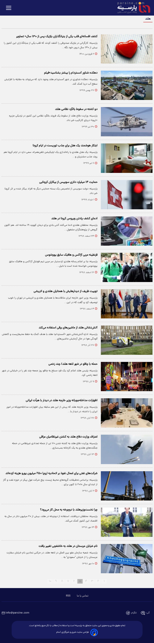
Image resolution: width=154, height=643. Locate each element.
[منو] (8, 8)
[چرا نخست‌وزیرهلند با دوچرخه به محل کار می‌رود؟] (126, 522)
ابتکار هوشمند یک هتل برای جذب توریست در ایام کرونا (65, 145)
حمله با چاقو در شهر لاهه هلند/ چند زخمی (72, 364)
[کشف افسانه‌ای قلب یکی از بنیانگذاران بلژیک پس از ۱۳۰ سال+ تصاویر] (126, 49)
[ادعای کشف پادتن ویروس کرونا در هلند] (126, 231)
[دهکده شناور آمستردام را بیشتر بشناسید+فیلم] (126, 85)
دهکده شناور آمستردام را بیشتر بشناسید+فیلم (70, 73)
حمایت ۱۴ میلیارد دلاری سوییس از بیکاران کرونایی (68, 182)
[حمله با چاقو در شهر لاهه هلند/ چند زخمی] (126, 376)
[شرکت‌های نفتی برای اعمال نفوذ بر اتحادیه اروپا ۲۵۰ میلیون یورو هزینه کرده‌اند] (126, 485)
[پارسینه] (132, 8)
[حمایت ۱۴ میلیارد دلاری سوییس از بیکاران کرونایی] (126, 194)
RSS (68, 596)
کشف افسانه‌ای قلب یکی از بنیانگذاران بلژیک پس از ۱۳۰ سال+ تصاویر (56, 36)
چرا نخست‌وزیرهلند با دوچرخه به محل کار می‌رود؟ (68, 510)
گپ (148, 613)
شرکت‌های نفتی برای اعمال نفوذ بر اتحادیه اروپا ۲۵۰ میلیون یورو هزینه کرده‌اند (51, 473)
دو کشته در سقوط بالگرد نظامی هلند (76, 109)
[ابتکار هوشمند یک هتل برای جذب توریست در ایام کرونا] (126, 158)
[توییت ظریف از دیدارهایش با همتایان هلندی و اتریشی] (126, 303)
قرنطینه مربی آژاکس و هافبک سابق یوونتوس (71, 255)
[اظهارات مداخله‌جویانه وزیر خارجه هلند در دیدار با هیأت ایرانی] (126, 413)
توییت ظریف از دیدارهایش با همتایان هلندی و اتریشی (65, 291)
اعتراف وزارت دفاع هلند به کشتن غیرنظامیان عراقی (68, 437)
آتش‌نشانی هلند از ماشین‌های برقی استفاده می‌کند (68, 328)
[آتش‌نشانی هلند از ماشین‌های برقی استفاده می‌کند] (126, 340)
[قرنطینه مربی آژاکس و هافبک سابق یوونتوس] (126, 267)
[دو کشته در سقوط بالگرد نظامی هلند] (126, 121)
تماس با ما (82, 596)
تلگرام (134, 613)
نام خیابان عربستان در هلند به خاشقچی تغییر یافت (68, 546)
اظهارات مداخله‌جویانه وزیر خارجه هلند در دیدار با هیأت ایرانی (61, 400)
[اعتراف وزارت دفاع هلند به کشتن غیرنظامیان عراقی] (126, 449)
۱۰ (50, 581)
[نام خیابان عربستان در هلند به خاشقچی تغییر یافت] (126, 558)
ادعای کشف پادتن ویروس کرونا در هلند (74, 218)
